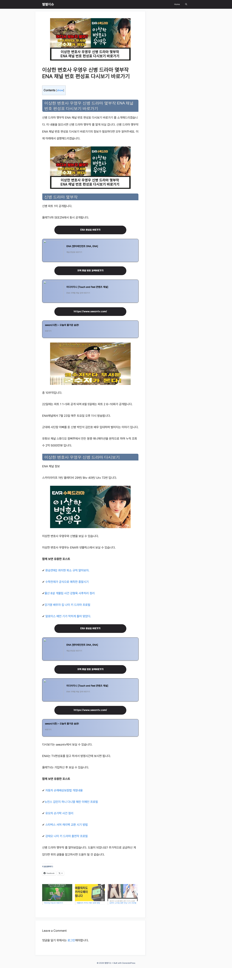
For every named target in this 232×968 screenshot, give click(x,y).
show (60, 90)
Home (177, 4)
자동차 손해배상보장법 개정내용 (64, 790)
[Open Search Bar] (186, 4)
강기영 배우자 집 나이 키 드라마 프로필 (67, 605)
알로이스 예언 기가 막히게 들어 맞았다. (68, 616)
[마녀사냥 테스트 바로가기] (57, 892)
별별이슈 (48, 4)
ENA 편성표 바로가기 (90, 230)
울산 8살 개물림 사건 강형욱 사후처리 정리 (70, 593)
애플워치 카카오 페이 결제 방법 (88, 903)
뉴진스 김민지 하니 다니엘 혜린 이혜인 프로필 (71, 802)
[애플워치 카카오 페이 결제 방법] (90, 892)
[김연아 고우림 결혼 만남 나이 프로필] (123, 892)
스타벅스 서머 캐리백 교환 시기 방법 (66, 824)
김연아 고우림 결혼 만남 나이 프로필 (122, 903)
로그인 (71, 940)
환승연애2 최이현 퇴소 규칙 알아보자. (67, 570)
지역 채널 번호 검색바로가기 (90, 270)
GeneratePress (128, 963)
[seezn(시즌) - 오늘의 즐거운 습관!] (90, 329)
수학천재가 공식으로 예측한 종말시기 (67, 582)
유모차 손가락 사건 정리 (59, 813)
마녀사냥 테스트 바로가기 (53, 903)
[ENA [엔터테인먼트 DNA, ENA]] (90, 250)
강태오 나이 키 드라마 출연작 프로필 (66, 836)
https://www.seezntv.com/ (90, 311)
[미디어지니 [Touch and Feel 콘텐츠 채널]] (90, 291)
